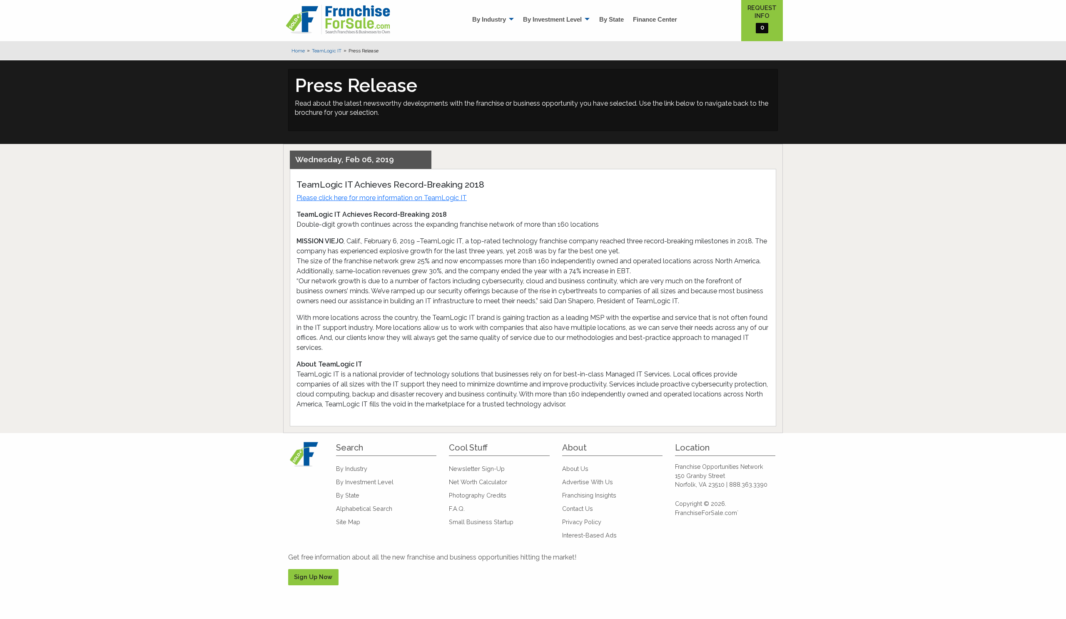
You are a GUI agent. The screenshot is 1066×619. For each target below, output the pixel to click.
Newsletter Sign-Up (477, 468)
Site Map (348, 521)
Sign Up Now (313, 576)
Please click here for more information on (381, 198)
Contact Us (577, 508)
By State (611, 19)
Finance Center (655, 19)
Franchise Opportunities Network (719, 466)
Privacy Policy (581, 521)
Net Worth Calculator (478, 481)
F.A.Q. (457, 508)
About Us (575, 468)
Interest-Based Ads (589, 535)
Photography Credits (477, 495)
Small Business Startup (481, 521)
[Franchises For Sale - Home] (338, 19)
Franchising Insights (589, 495)
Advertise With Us (587, 481)
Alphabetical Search (364, 508)
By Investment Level (552, 19)
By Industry (489, 19)
